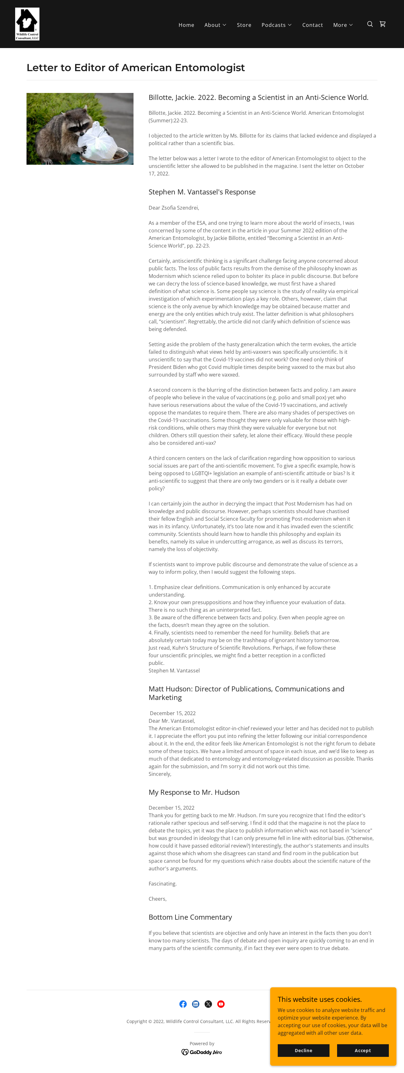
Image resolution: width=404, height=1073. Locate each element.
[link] (27, 23)
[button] (216, 25)
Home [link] (186, 24)
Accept (363, 1050)
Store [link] (244, 24)
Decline (303, 1050)
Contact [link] (312, 24)
